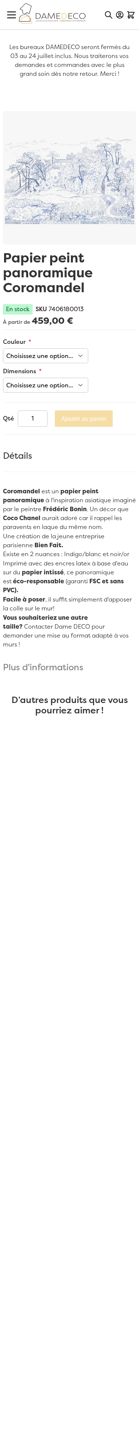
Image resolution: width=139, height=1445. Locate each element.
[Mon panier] (130, 14)
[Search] (108, 14)
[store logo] (52, 13)
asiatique (97, 500)
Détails (17, 456)
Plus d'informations (43, 667)
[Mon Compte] (119, 14)
